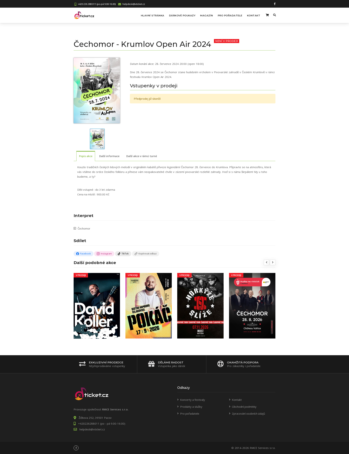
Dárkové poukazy (182, 15)
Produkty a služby (191, 406)
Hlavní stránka (152, 15)
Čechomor (84, 228)
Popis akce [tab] (85, 156)
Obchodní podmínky (244, 406)
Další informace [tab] (109, 156)
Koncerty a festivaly (192, 400)
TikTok (125, 253)
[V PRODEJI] (97, 305)
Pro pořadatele (230, 15)
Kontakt (253, 15)
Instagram (106, 253)
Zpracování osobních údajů (248, 413)
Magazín (206, 15)
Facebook (85, 253)
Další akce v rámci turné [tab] (141, 156)
